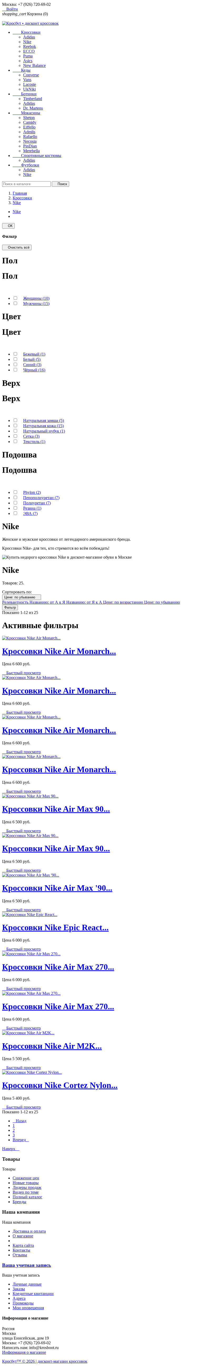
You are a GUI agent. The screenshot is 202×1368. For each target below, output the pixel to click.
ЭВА (30, 513)
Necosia (30, 141)
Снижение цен (26, 1178)
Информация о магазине (24, 1352)
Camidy (29, 122)
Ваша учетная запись (26, 1265)
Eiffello (29, 127)
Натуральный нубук (44, 431)
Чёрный (34, 370)
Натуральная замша (43, 420)
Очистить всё (16, 247)
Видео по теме (26, 1192)
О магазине (23, 1236)
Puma (28, 56)
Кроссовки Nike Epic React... (55, 927)
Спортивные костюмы (37, 155)
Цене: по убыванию (21, 597)
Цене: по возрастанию (123, 602)
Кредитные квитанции (33, 1293)
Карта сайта (23, 1245)
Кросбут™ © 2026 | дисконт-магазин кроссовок (44, 1361)
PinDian (30, 146)
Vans (27, 79)
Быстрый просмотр (21, 673)
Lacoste (29, 84)
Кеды (22, 70)
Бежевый (34, 354)
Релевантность (15, 602)
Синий (32, 364)
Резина (32, 508)
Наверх (10, 1148)
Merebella (31, 151)
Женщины (36, 298)
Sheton (29, 117)
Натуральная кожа (43, 426)
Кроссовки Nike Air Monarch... (59, 651)
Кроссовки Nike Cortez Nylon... (60, 1085)
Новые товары (26, 1182)
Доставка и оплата (29, 1231)
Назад (19, 1121)
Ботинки (25, 94)
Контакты (21, 1250)
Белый (32, 359)
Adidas (29, 37)
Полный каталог (27, 1197)
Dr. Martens (33, 108)
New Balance (34, 65)
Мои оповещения (28, 1308)
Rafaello (30, 136)
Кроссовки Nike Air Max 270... (58, 967)
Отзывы (20, 1255)
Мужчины (36, 303)
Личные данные (27, 1284)
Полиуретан (37, 503)
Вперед (21, 1140)
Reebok (29, 46)
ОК (8, 226)
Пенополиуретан (41, 497)
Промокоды (23, 1303)
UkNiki (29, 89)
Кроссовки (27, 32)
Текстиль (34, 441)
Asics (27, 60)
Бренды (19, 1201)
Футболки (26, 165)
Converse (31, 75)
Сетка (31, 436)
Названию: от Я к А (84, 602)
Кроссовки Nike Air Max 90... (56, 809)
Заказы (19, 1289)
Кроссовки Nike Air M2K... (52, 1046)
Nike (27, 42)
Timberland (32, 98)
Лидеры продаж (27, 1187)
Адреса (19, 1298)
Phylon (32, 492)
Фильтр (10, 607)
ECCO (29, 51)
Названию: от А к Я (47, 602)
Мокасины (26, 113)
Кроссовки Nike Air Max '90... (57, 888)
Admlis (29, 132)
